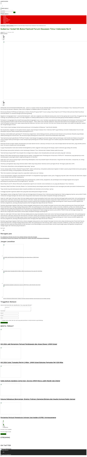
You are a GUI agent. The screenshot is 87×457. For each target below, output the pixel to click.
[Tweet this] (3, 37)
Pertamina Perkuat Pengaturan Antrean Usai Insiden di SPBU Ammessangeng (28, 417)
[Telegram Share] (3, 38)
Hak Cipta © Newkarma (6, 454)
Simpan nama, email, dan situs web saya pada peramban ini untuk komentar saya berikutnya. (22, 320)
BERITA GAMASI (4, 33)
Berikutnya (5, 427)
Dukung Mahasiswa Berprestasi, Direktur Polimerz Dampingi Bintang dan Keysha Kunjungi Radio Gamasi (26, 298)
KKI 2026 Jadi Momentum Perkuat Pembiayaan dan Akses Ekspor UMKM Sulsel (21, 257)
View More (3, 434)
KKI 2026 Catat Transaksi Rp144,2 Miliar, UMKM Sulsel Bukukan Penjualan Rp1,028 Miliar (22, 271)
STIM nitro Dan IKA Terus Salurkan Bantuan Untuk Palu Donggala (19, 237)
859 (4, 426)
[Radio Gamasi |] (5, 8)
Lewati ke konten (4, 1)
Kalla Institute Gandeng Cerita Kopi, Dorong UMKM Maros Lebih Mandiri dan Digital (21, 284)
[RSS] (3, 230)
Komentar (3, 310)
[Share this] (3, 35)
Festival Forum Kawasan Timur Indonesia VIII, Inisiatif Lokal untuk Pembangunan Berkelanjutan (25, 238)
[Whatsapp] (3, 39)
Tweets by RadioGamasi (6, 448)
